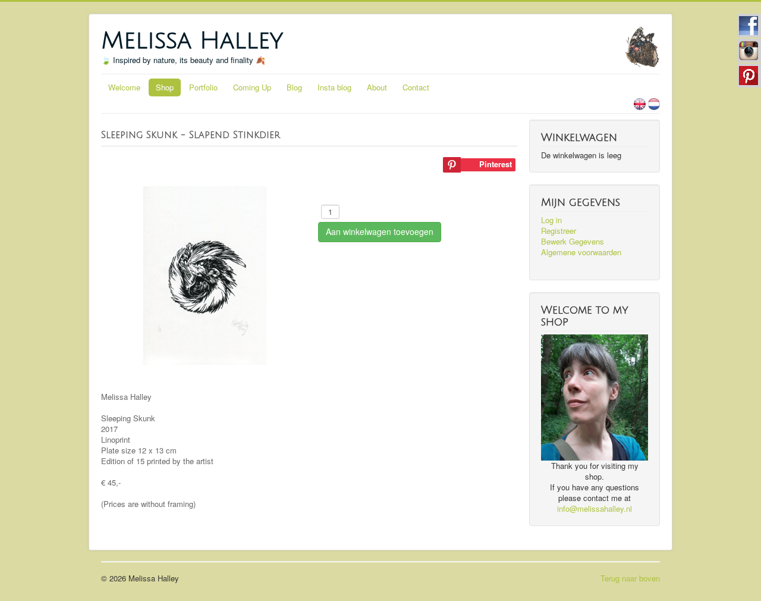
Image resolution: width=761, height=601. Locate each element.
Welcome (124, 87)
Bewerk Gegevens (572, 241)
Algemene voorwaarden (581, 252)
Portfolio (203, 87)
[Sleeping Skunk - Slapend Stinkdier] (205, 274)
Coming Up (252, 87)
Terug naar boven (630, 578)
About (377, 87)
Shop (165, 87)
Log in (551, 220)
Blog (294, 87)
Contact (415, 87)
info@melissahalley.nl (594, 508)
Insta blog (334, 87)
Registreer (558, 231)
